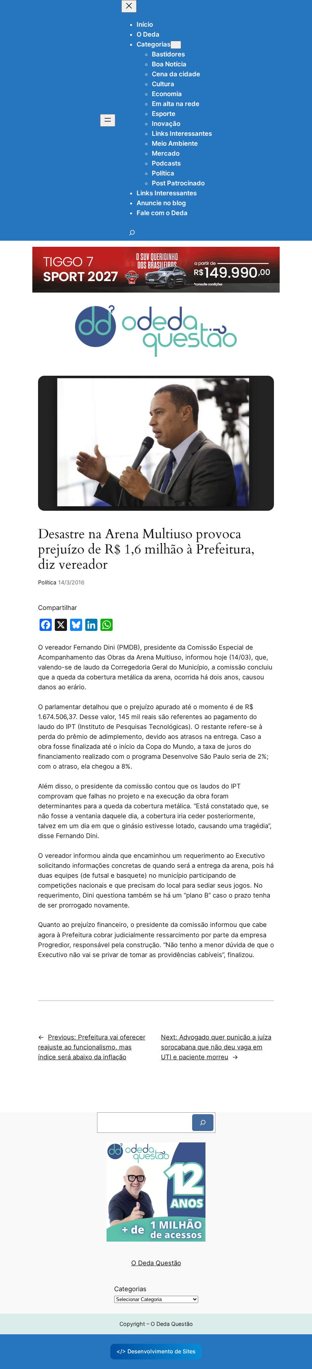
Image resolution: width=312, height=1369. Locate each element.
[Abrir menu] (107, 120)
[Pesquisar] (202, 1122)
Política (47, 582)
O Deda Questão (156, 1263)
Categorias (130, 1289)
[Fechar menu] (129, 6)
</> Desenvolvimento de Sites (156, 1351)
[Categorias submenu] (175, 45)
